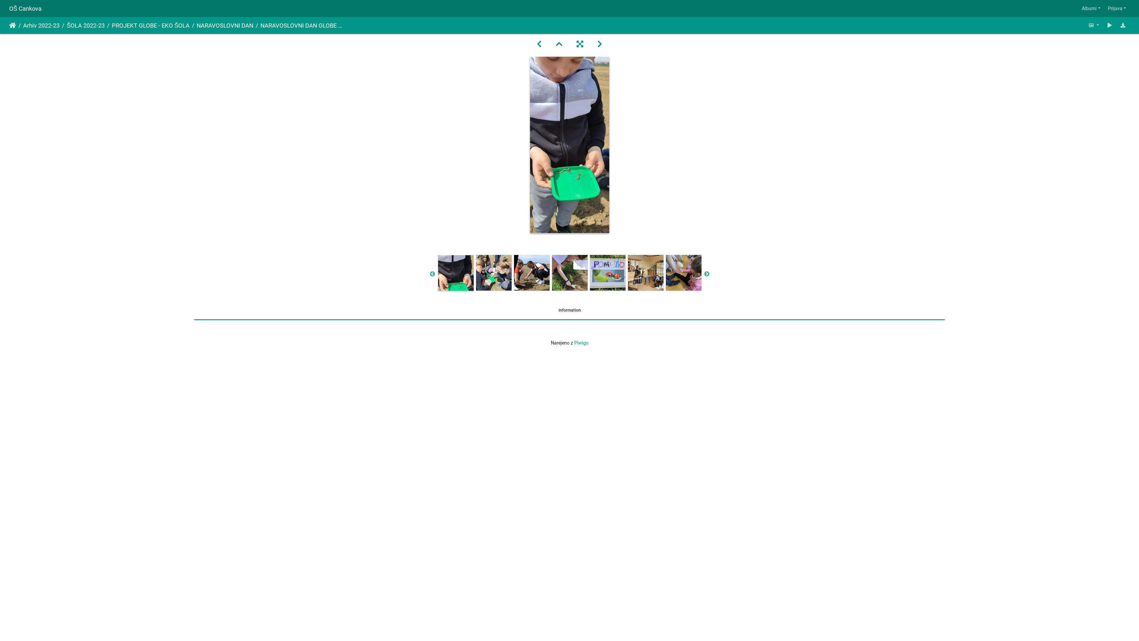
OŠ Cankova (25, 8)
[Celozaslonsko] (580, 44)
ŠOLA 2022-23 (86, 25)
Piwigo (581, 343)
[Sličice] (559, 44)
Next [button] (707, 274)
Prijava (1115, 8)
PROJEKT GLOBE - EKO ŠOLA (151, 25)
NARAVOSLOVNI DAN (225, 25)
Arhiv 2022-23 (41, 25)
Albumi (1089, 8)
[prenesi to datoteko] (1123, 25)
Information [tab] (570, 310)
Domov (12, 25)
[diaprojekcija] (1109, 25)
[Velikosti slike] (1093, 25)
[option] (456, 273)
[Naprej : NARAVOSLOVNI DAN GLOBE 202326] (599, 44)
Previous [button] (432, 274)
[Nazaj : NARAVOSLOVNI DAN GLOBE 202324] (539, 44)
